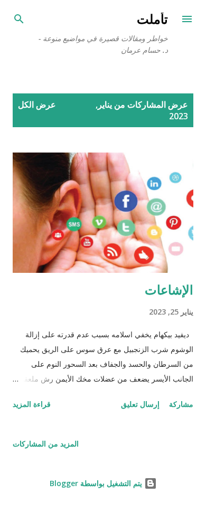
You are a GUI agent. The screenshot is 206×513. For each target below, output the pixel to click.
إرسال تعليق (140, 404)
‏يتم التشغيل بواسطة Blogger (97, 483)
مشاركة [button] (181, 404)
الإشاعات (169, 289)
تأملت (152, 18)
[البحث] (19, 19)
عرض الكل (37, 104)
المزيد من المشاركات (46, 444)
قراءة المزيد (32, 404)
